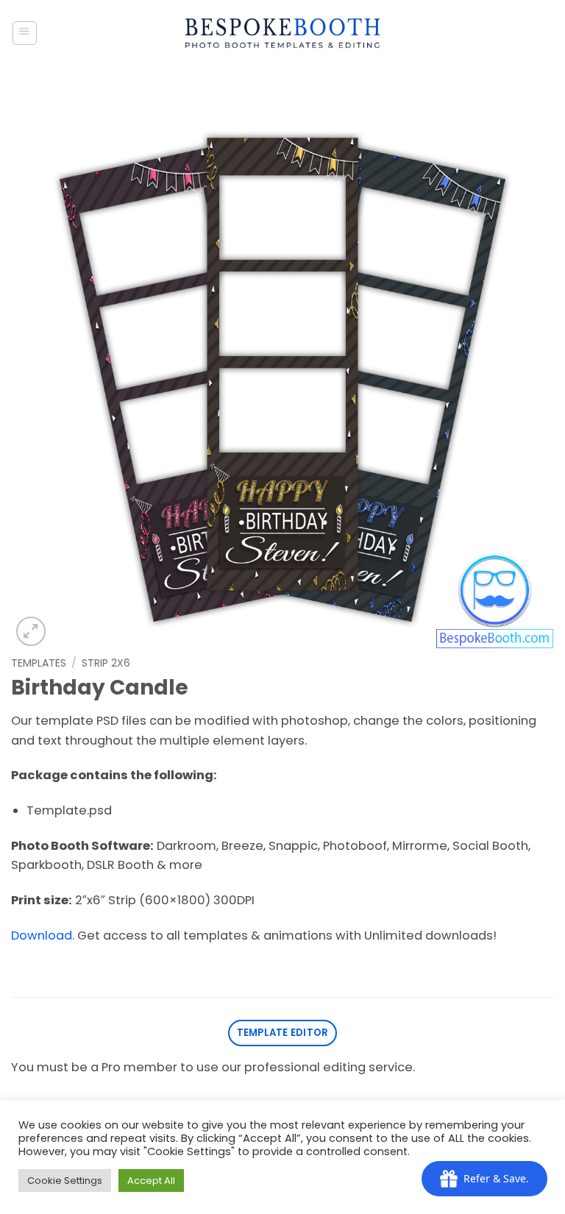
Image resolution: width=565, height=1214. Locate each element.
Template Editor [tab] (283, 1033)
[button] (25, 33)
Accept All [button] (151, 1181)
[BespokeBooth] (283, 33)
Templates (38, 663)
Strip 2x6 (106, 663)
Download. (42, 935)
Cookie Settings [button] (64, 1181)
